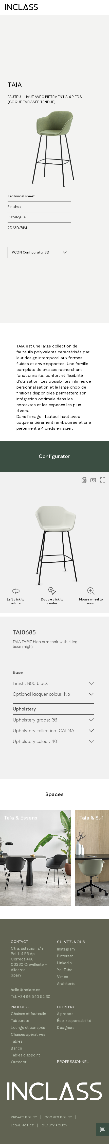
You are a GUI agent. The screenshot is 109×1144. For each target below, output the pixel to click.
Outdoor (19, 1062)
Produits (20, 1007)
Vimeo (62, 977)
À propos (65, 1014)
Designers (66, 1027)
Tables (16, 1041)
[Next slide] (94, 858)
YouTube (64, 970)
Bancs (16, 1048)
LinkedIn (64, 963)
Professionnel (73, 1062)
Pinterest (65, 956)
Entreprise (67, 1007)
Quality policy (54, 1125)
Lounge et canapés (28, 1027)
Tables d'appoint (25, 1055)
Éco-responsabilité (74, 1020)
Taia (15, 85)
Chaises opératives (28, 1034)
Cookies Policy (58, 1117)
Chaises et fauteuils (28, 1014)
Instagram (66, 949)
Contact (19, 941)
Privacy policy (24, 1117)
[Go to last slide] (15, 858)
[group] (35, 858)
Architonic (66, 983)
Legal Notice (22, 1125)
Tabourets (20, 1020)
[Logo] (21, 7)
